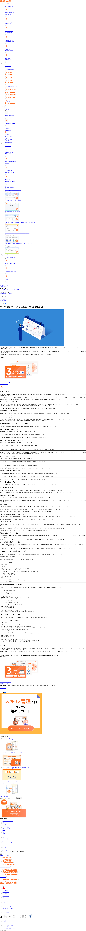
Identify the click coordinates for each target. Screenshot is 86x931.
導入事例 (5, 893)
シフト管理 (5, 845)
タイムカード (6, 838)
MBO (4, 830)
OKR (4, 833)
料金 (4, 897)
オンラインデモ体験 (7, 906)
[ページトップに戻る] (1, 854)
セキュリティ (6, 896)
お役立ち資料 (9, 285)
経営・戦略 (2, 299)
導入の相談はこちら (10, 293)
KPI (3, 832)
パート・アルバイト (7, 828)
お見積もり (2, 285)
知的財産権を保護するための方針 (10, 928)
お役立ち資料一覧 (4, 796)
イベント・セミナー (7, 902)
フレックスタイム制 (7, 842)
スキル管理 (5, 826)
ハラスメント (6, 841)
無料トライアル (6, 909)
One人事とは (5, 890)
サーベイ (5, 823)
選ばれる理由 (6, 892)
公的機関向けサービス (12, 86)
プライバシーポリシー (8, 925)
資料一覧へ (16, 289)
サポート (5, 894)
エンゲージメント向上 (8, 824)
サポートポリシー (7, 926)
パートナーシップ (7, 912)
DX (3, 837)
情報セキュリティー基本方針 (9, 924)
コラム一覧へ (3, 688)
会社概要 (5, 898)
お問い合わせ (3, 290)
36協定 (4, 831)
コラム (4, 848)
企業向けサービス (11, 69)
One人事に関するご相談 (8, 908)
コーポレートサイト (7, 920)
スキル (4, 834)
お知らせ (5, 904)
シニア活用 (5, 839)
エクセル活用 (6, 836)
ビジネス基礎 (3, 300)
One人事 (4, 847)
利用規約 (5, 922)
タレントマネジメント (8, 821)
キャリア (5, 843)
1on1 (4, 822)
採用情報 (5, 921)
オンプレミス (10, 101)
